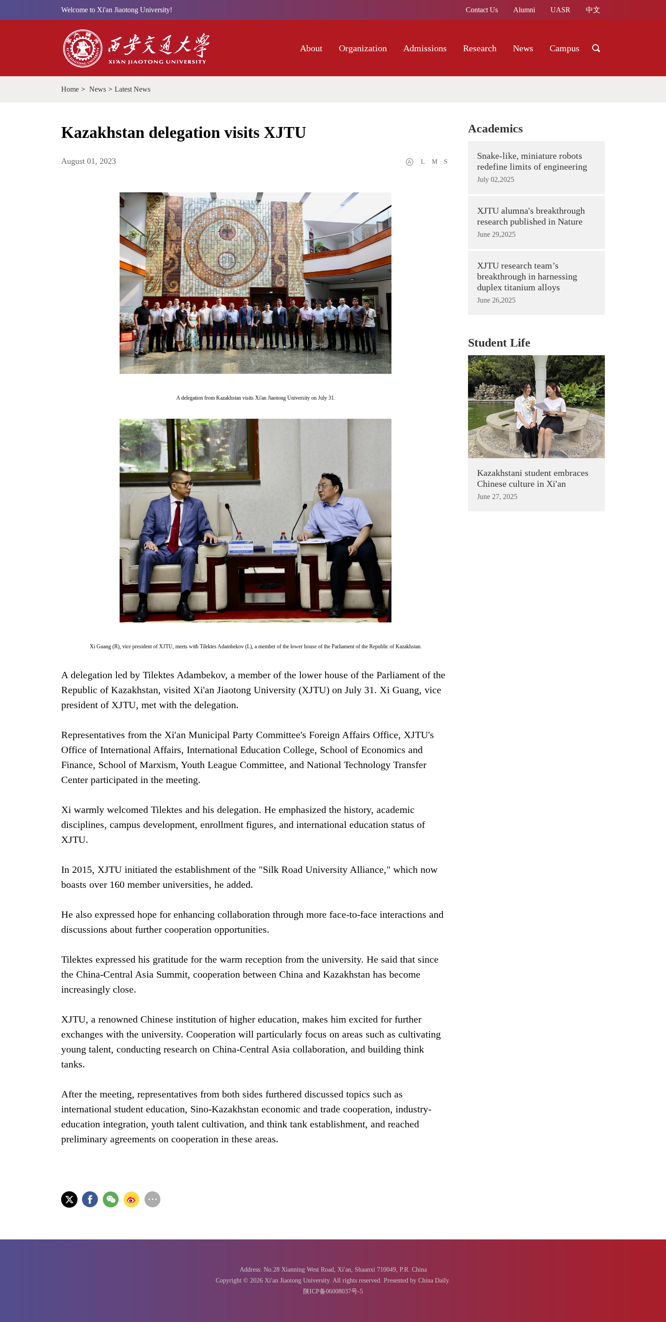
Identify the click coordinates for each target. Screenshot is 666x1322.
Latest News (132, 89)
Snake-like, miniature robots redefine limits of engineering (532, 161)
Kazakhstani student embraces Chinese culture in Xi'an (533, 478)
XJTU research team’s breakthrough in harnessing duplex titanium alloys (527, 276)
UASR (560, 10)
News (97, 89)
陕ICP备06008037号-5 (333, 1291)
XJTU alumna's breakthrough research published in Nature (531, 216)
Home (70, 89)
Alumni (524, 10)
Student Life (499, 342)
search (596, 48)
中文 (593, 10)
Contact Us (482, 10)
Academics (495, 128)
